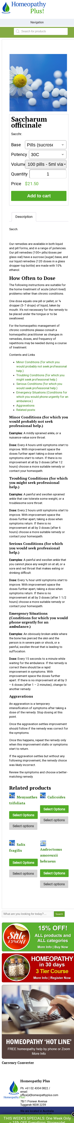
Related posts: (26, 410)
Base (16, 144)
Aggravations (25, 405)
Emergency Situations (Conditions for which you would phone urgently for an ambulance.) (42, 397)
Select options (23, 826)
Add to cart (39, 195)
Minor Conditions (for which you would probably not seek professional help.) (41, 366)
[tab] (24, 216)
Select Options (23, 815)
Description (24, 217)
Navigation (37, 22)
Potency (19, 154)
